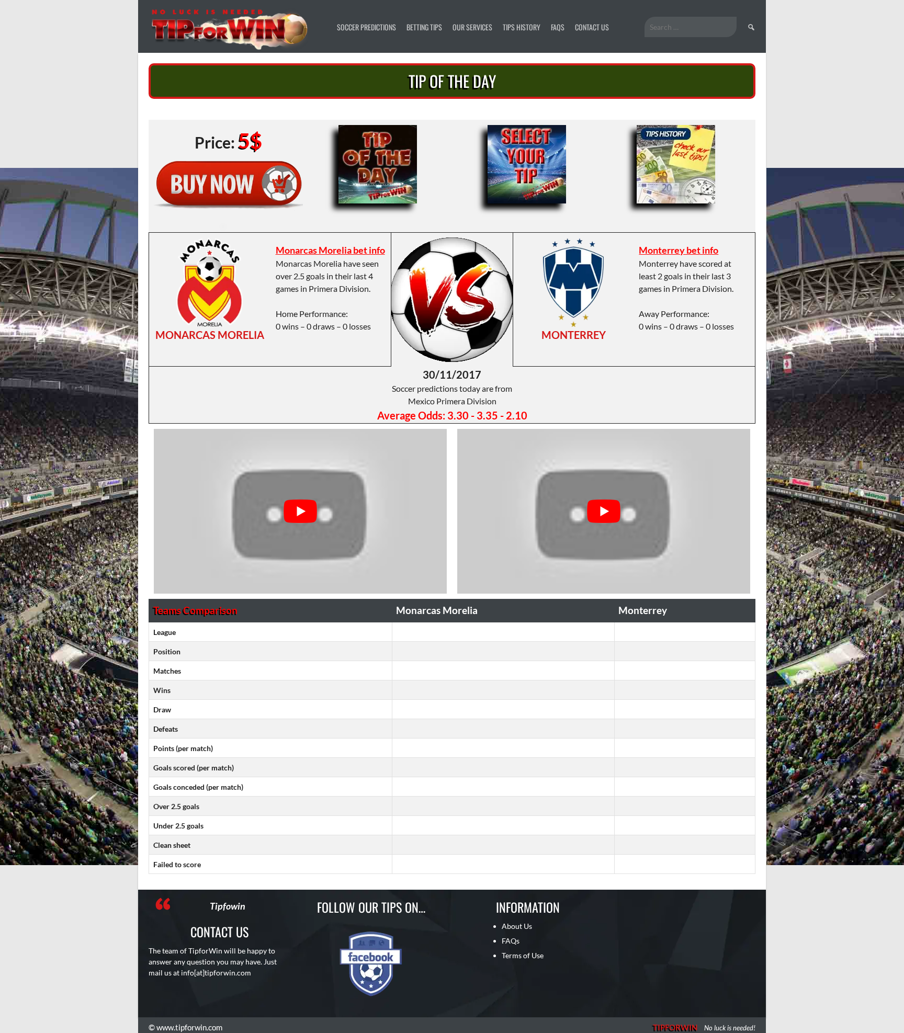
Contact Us (592, 26)
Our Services (472, 26)
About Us (517, 926)
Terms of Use (523, 955)
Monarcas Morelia (209, 334)
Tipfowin (227, 906)
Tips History (521, 26)
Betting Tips (424, 26)
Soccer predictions (366, 26)
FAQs (557, 26)
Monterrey (573, 334)
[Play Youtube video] (300, 511)
